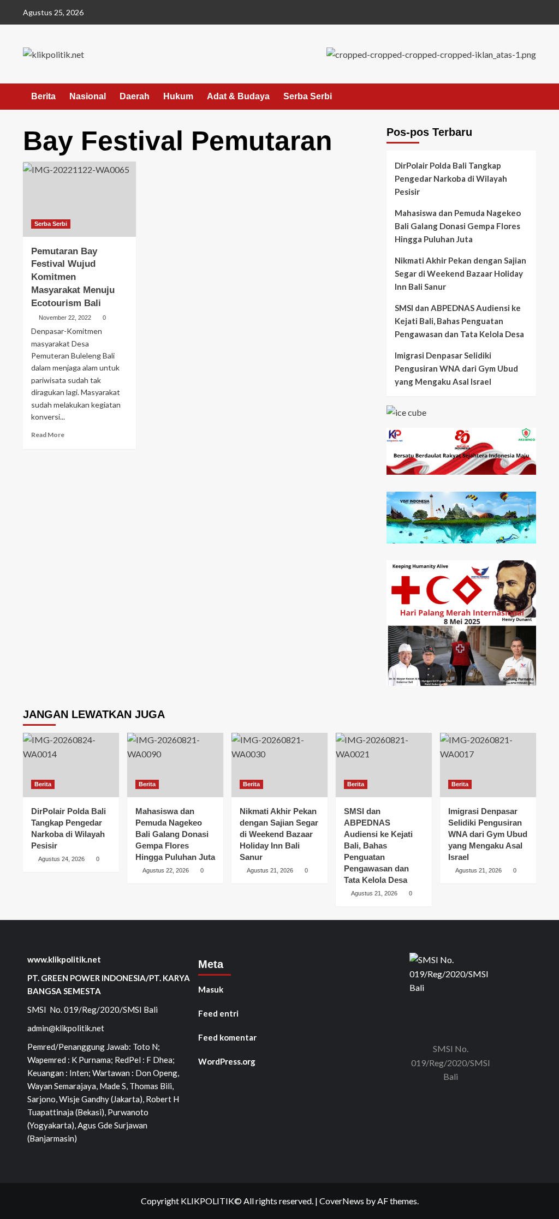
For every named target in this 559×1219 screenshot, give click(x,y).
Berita (43, 96)
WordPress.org (226, 1061)
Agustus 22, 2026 (165, 870)
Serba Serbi (307, 96)
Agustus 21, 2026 (270, 870)
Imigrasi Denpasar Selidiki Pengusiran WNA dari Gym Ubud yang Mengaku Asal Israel (456, 368)
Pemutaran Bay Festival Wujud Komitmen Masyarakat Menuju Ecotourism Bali (73, 277)
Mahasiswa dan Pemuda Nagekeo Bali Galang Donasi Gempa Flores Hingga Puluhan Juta (458, 226)
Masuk (210, 989)
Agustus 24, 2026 (61, 859)
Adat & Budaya (238, 96)
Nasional (87, 96)
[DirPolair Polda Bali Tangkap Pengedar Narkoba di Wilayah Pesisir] (71, 765)
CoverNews (341, 1201)
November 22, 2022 (65, 317)
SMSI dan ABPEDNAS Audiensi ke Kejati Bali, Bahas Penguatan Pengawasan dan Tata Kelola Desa (459, 321)
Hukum (178, 96)
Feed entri (218, 1013)
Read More (47, 435)
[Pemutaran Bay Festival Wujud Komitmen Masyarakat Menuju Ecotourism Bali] (79, 199)
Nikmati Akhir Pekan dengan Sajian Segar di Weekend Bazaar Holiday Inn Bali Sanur (460, 273)
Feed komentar (227, 1037)
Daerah (135, 96)
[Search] (529, 96)
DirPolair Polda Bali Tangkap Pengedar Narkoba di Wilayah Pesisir (451, 178)
